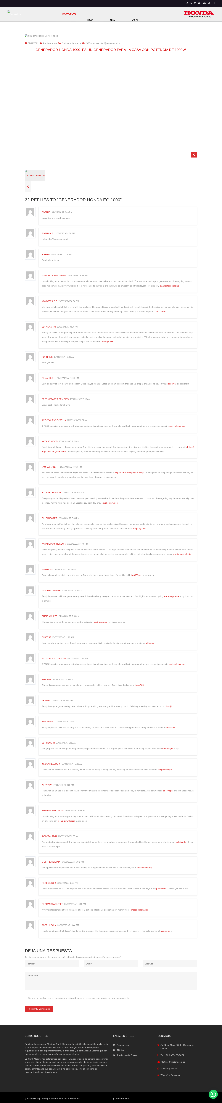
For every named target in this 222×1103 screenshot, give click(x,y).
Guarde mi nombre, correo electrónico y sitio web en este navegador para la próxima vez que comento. (78, 998)
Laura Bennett (50, 467)
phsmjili (46, 700)
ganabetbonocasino (54, 275)
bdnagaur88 (49, 327)
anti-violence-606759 (54, 658)
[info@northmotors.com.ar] (204, 3)
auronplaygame (51, 590)
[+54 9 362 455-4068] (213, 3)
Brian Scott (49, 378)
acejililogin (49, 925)
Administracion (49, 43)
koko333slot (49, 301)
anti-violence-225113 (54, 420)
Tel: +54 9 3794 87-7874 (172, 1055)
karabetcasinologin (54, 544)
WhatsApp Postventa (170, 1075)
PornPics (47, 357)
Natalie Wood (50, 441)
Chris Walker (49, 616)
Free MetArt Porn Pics (55, 399)
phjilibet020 (49, 883)
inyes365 (46, 679)
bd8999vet (47, 569)
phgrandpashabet (52, 904)
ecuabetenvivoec (52, 492)
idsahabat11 (49, 721)
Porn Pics (47, 233)
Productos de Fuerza (127, 1055)
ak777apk (47, 785)
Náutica (120, 1050)
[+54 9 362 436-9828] (209, 3)
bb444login (48, 743)
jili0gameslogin (51, 764)
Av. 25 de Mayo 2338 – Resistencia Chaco (177, 1047)
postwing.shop (100, 622)
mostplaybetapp (51, 862)
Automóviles (123, 1045)
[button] (213, 1094)
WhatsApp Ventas (169, 1068)
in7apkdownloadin (53, 810)
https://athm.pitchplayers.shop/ (129, 472)
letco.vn (172, 384)
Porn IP (46, 212)
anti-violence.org (177, 426)
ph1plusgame (49, 518)
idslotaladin (49, 836)
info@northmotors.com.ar (173, 1062)
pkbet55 (46, 637)
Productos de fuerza (71, 43)
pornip (46, 254)
